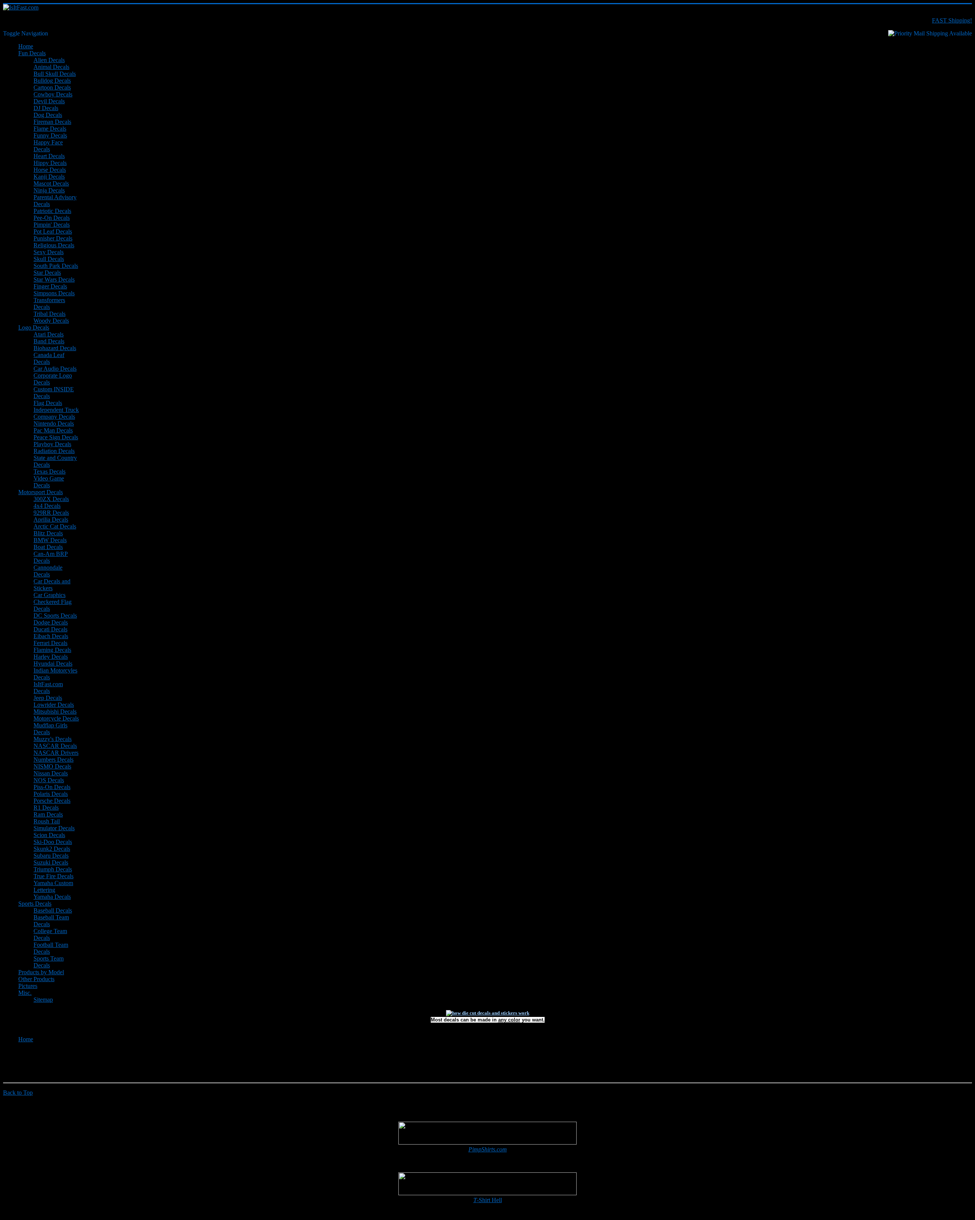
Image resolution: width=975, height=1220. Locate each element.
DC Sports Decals (55, 615)
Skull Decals (49, 259)
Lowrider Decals (54, 704)
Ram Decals (48, 814)
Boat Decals (48, 547)
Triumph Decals (53, 869)
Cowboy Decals (53, 94)
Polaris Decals (51, 794)
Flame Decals (50, 128)
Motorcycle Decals (56, 718)
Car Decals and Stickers (52, 584)
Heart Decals (49, 156)
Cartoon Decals (52, 87)
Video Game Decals (49, 481)
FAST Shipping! (952, 20)
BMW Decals (50, 540)
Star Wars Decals (54, 279)
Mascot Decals (51, 183)
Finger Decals (50, 286)
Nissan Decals (51, 773)
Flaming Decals (52, 650)
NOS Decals (49, 780)
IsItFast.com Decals (48, 687)
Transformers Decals (49, 303)
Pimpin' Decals (52, 224)
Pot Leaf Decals (53, 231)
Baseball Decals (53, 910)
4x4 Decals (47, 506)
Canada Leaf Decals (49, 358)
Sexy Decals (49, 252)
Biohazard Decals (55, 348)
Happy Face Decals (48, 145)
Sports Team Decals (49, 962)
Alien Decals (49, 60)
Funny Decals (50, 135)
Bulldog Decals (52, 80)
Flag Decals (48, 403)
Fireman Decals (52, 121)
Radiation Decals (54, 451)
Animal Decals (51, 67)
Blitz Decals (48, 533)
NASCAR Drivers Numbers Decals (56, 756)
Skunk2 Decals (52, 848)
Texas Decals (50, 471)
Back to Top (18, 1092)
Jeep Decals (48, 698)
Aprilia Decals (51, 519)
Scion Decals (49, 835)
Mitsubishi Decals (55, 711)
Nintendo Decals (54, 423)
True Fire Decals (54, 876)
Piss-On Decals (52, 787)
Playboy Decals (52, 444)
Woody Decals (51, 320)
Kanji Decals (49, 176)
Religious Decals (54, 245)
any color (509, 1020)
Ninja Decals (49, 190)
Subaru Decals (51, 855)
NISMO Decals (52, 766)
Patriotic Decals (52, 211)
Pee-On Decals (52, 218)
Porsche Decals (52, 800)
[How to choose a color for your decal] (487, 1013)
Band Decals (49, 341)
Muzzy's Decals (53, 739)
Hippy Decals (50, 163)
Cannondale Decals (48, 571)
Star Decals (47, 272)
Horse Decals (50, 170)
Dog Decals (48, 115)
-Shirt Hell (487, 1200)
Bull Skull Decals (55, 73)
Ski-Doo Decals (53, 842)
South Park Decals (56, 266)
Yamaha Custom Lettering (53, 886)
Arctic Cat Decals (55, 526)
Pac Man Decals (53, 430)
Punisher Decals (53, 238)
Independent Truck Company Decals (56, 413)
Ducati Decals (50, 629)
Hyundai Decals (53, 663)
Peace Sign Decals (56, 437)
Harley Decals (51, 656)
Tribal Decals (50, 314)
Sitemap (43, 999)
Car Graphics (50, 595)
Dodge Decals (51, 622)
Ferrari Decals (50, 643)
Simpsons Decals (54, 293)
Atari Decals (49, 334)
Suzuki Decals (51, 862)
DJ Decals (46, 108)
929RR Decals (51, 512)
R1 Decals (46, 807)
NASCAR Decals (55, 746)
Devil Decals (49, 101)
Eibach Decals (51, 636)
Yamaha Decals (52, 896)
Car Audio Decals (55, 368)
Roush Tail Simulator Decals (54, 824)
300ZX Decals (51, 499)
